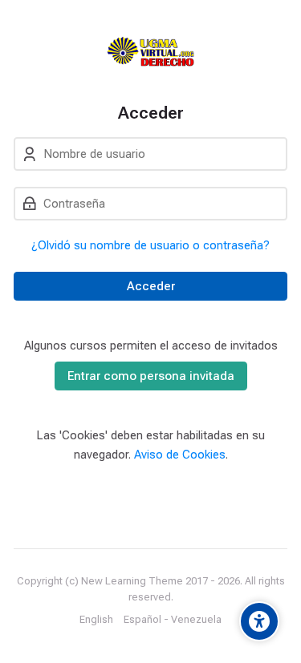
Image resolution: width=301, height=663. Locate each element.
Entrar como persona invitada (150, 376)
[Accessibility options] (259, 621)
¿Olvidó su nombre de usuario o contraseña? (150, 245)
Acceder (151, 286)
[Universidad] (150, 51)
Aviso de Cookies (180, 454)
